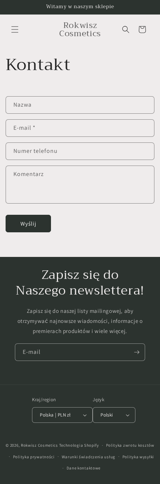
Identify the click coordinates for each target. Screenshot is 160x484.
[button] (15, 29)
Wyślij (28, 223)
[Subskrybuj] (136, 352)
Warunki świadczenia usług (89, 456)
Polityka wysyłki (138, 456)
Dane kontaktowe (84, 468)
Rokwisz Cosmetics (39, 445)
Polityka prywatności (34, 456)
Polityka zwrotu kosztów (130, 445)
